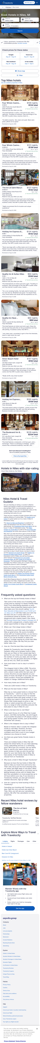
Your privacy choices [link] (8, 999)
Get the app (20, 908)
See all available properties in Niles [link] (11, 82)
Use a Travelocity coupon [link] (9, 1019)
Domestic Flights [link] (7, 962)
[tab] (5, 841)
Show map (21, 71)
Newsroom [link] (6, 937)
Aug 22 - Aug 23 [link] (11, 57)
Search (20, 31)
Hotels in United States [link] (9, 953)
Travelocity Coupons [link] (8, 971)
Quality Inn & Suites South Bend (13, 584)
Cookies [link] (5, 987)
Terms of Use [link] (6, 990)
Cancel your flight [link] (7, 1013)
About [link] (4, 925)
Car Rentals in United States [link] (10, 965)
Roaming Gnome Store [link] (9, 942)
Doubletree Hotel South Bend (23, 526)
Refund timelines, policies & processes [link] (13, 1016)
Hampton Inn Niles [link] (7, 857)
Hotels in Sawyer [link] (7, 846)
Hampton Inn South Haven (16, 552)
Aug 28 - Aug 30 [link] (11, 63)
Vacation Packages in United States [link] (12, 959)
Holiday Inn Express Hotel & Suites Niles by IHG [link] (16, 860)
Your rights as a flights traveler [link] (11, 1021)
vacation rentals (22, 43)
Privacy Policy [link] (7, 984)
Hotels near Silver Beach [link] (9, 850)
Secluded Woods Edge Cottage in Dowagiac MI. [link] (21, 620)
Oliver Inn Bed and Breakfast (15, 523)
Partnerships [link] (6, 934)
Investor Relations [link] (7, 940)
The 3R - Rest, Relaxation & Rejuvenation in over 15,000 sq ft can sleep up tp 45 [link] (20, 611)
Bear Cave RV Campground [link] (10, 853)
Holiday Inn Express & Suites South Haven (19, 553)
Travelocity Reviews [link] (8, 968)
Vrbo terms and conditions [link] (9, 993)
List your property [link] (7, 931)
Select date (9, 20)
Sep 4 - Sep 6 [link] (29, 63)
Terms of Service (21, 1041)
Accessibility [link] (6, 996)
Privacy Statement (9, 1041)
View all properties (20, 456)
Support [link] (5, 1007)
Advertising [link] (6, 945)
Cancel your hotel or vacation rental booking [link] (14, 1010)
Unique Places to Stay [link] (9, 974)
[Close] (37, 1029)
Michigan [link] (8, 7)
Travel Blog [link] (6, 977)
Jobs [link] (4, 928)
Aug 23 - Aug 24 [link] (29, 57)
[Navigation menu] (37, 2)
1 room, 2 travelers (11, 26)
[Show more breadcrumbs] (2, 7)
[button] (20, 834)
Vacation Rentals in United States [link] (11, 956)
